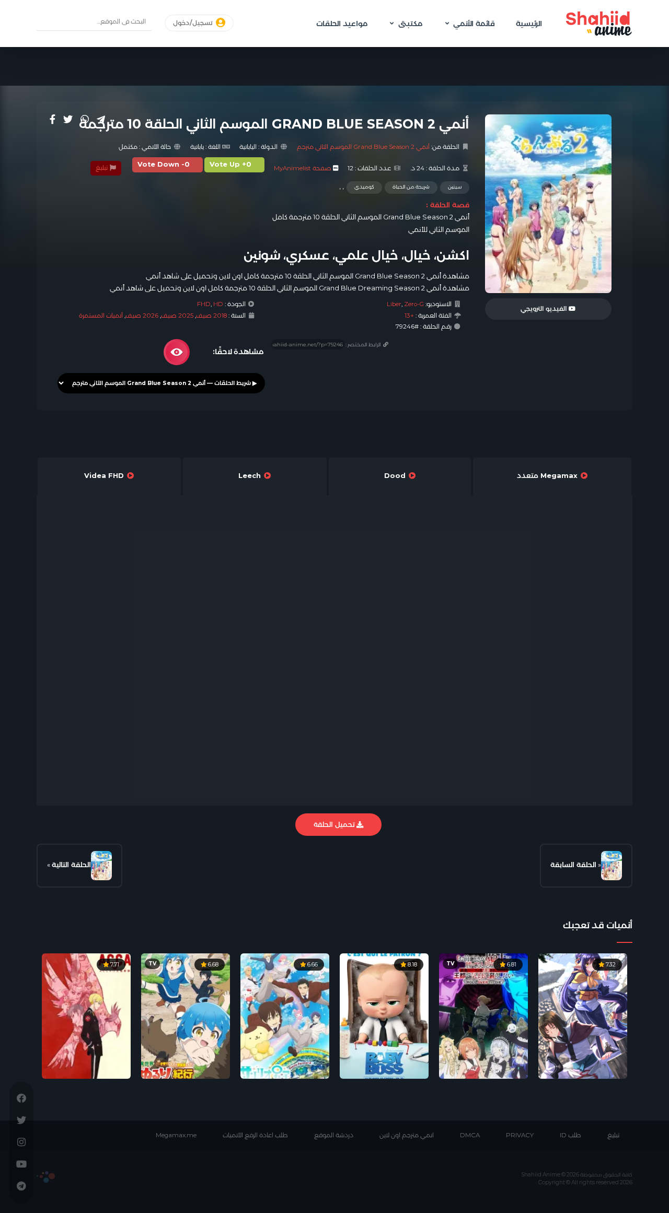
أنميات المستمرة (101, 315)
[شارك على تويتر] (68, 119)
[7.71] (86, 1015)
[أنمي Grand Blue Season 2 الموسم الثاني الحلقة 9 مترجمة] (611, 866)
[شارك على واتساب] (84, 119)
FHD (204, 304)
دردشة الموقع (333, 1135)
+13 (409, 315)
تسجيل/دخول (193, 23)
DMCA (470, 1135)
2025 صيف (177, 315)
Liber (394, 304)
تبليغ (102, 167)
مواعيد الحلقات (341, 23)
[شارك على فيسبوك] (52, 119)
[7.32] (582, 1015)
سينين (455, 186)
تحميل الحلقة (335, 824)
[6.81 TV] (483, 1015)
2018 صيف (211, 315)
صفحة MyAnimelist (302, 168)
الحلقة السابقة (573, 864)
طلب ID (570, 1135)
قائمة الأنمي (474, 23)
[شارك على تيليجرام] (101, 119)
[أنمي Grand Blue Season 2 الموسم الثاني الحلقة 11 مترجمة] (101, 866)
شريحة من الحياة (411, 186)
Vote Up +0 (230, 164)
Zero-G (414, 304)
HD (218, 304)
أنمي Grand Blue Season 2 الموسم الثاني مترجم (363, 146)
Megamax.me (176, 1135)
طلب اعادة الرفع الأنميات (255, 1135)
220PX (46, 1177)
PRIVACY (520, 1135)
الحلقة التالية (71, 864)
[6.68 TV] (185, 1015)
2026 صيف (141, 315)
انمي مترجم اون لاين (406, 1135)
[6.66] (284, 1015)
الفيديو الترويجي (545, 308)
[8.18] (384, 1015)
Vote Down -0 (163, 164)
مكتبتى (410, 23)
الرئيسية (529, 23)
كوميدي (364, 186)
